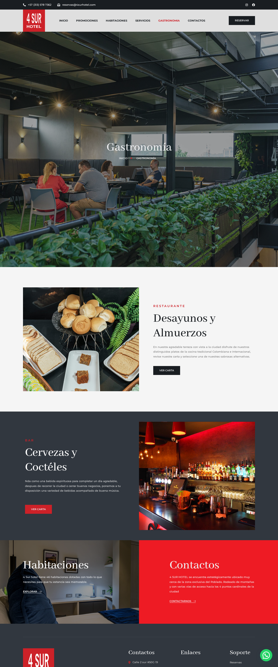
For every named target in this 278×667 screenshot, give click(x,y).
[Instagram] (246, 4)
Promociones (87, 20)
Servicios (142, 20)
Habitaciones (116, 20)
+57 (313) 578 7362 (39, 4)
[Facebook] (253, 4)
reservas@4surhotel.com (79, 4)
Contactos (196, 20)
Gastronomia (169, 20)
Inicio (63, 20)
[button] (266, 655)
